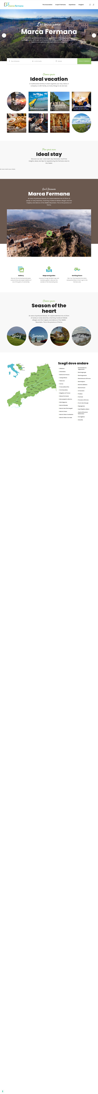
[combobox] (20, 61)
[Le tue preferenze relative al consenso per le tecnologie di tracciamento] (2, 1091)
